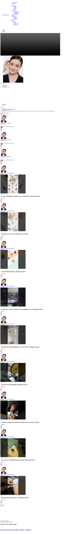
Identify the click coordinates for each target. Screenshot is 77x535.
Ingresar (4, 30)
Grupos (15, 21)
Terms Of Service (5, 529)
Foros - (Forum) (16, 23)
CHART (13, 10)
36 (5, 85)
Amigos (15, 7)
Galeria (15, 22)
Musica (15, 8)
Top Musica (16, 11)
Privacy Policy (15, 529)
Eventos (13, 15)
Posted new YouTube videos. (10, 173)
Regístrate (13, 3)
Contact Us (28, 529)
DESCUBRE (14, 5)
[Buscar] (12, 2)
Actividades (4, 104)
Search (4, 31)
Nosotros (21, 529)
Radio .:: (13, 19)
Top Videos (16, 13)
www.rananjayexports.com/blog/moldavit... (8, 109)
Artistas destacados (8, 139)
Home (4, 29)
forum (4, 105)
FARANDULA (14, 16)
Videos (15, 9)
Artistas (15, 6)
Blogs (15, 17)
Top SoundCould (16, 12)
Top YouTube (16, 14)
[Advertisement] (38, 95)
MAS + (13, 20)
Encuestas (15, 24)
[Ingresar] (12, 4)
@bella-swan (2, 139)
